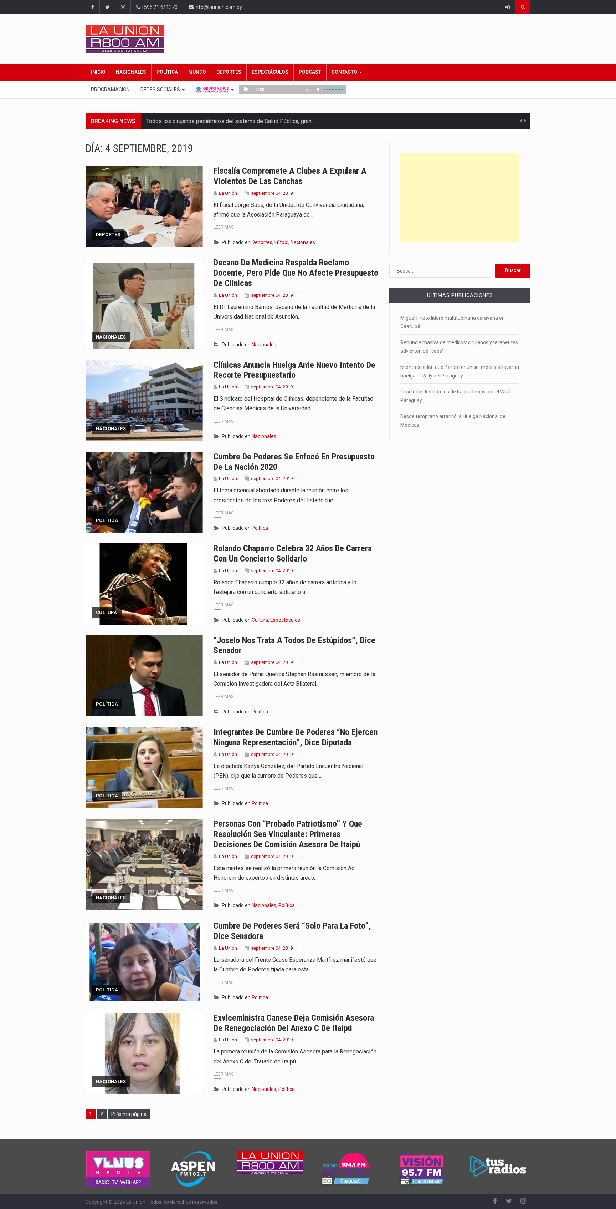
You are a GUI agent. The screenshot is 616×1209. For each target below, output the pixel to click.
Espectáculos (270, 72)
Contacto (345, 72)
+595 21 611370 (159, 7)
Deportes (228, 72)
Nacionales (131, 72)
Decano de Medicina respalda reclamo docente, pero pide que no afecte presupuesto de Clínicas (296, 273)
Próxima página (129, 1114)
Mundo (197, 72)
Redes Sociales (160, 89)
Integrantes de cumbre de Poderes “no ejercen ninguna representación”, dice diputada (296, 737)
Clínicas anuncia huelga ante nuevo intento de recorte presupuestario (294, 370)
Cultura (106, 612)
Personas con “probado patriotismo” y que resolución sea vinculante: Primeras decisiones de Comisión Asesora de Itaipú (288, 834)
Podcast (310, 72)
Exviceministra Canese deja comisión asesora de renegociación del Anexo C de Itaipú (294, 1023)
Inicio (98, 72)
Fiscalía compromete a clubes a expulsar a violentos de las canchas (290, 176)
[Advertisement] (459, 197)
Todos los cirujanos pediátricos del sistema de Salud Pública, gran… (230, 121)
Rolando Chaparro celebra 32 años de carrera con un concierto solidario (293, 553)
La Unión (228, 193)
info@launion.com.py (218, 7)
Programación (110, 89)
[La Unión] (308, 39)
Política (167, 72)
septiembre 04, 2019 (272, 193)
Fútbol (281, 242)
